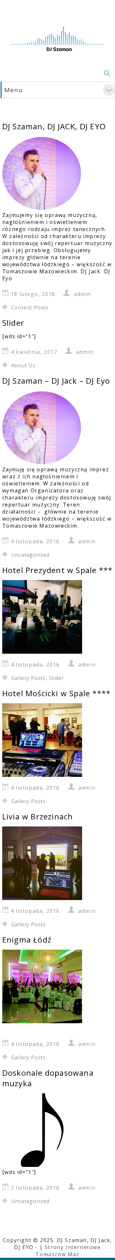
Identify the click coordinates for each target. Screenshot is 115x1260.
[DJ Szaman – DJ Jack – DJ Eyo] (42, 462)
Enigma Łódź (26, 939)
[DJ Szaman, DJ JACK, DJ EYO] (42, 207)
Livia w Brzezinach (37, 816)
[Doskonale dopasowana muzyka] (42, 1164)
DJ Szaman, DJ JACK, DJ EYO (54, 126)
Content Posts (30, 307)
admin (82, 294)
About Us (23, 365)
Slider (13, 322)
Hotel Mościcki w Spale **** (56, 693)
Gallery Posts (28, 678)
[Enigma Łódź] (42, 1021)
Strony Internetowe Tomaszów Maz (68, 1251)
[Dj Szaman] (57, 35)
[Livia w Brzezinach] (42, 898)
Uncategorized (30, 554)
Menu (13, 90)
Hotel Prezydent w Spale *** (57, 570)
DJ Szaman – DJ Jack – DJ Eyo (56, 380)
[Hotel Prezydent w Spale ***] (42, 651)
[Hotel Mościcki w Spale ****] (42, 774)
